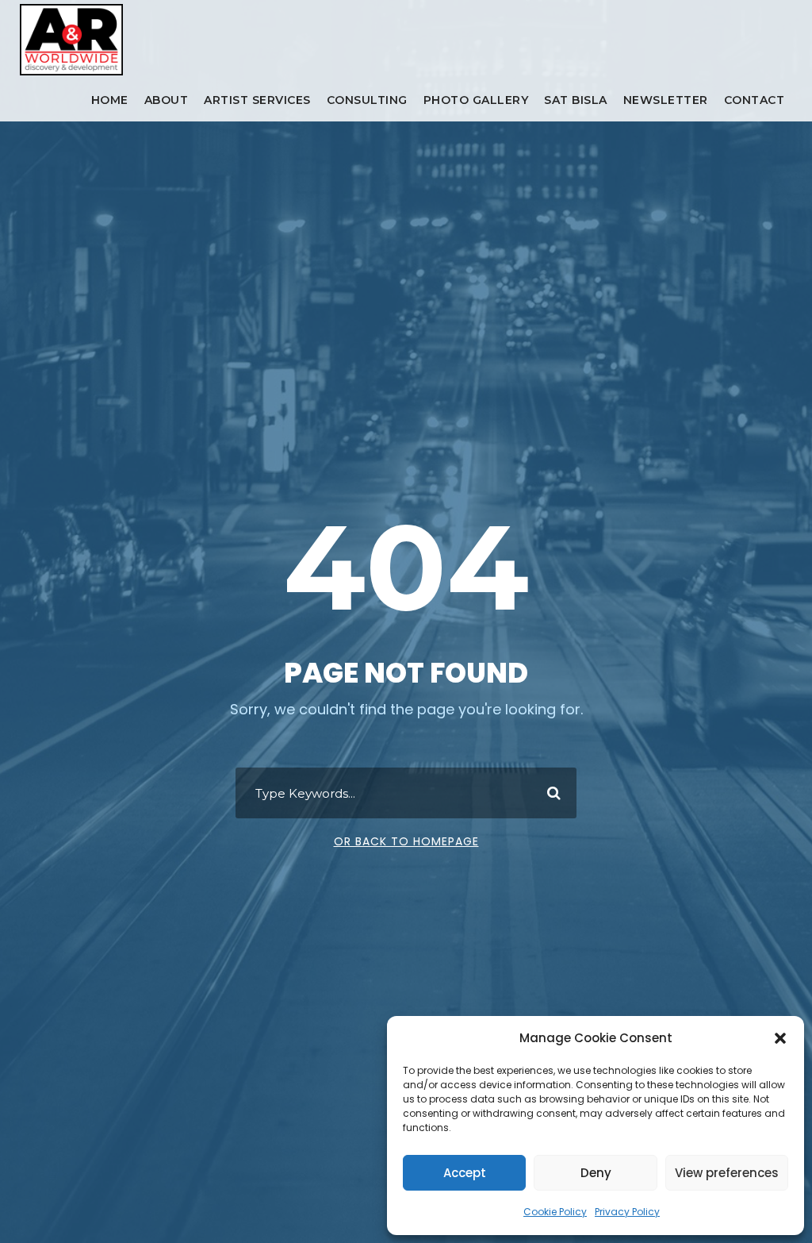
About (166, 100)
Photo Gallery (476, 100)
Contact (754, 100)
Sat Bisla (575, 100)
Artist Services (257, 100)
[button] (780, 1038)
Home (109, 100)
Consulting (367, 100)
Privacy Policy (627, 1211)
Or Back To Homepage (406, 841)
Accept (464, 1172)
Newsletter (665, 100)
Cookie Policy (555, 1211)
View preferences (727, 1172)
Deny (595, 1172)
